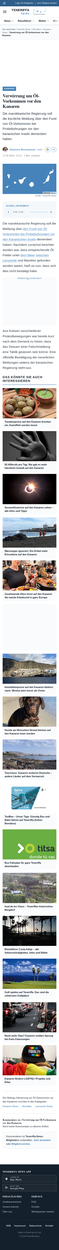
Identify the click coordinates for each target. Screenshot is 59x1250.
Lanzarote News (44, 1106)
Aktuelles (36, 29)
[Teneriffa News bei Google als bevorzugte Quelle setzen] (47, 149)
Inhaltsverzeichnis (12, 1201)
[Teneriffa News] (29, 11)
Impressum (20, 1226)
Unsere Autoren (11, 1206)
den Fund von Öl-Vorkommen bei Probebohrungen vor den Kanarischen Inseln (29, 234)
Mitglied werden (20, 1143)
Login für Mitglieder (24, 3)
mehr (40, 149)
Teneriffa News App (17, 1171)
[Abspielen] (8, 212)
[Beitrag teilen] (53, 149)
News (7, 20)
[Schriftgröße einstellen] (4, 3)
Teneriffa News (24, 29)
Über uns (7, 1211)
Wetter (42, 20)
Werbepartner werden (42, 1211)
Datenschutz (35, 1226)
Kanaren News (11, 1106)
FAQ (33, 1201)
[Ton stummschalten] (51, 212)
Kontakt (35, 1206)
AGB (8, 1226)
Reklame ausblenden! (29, 278)
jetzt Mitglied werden (47, 3)
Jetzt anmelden (42, 1140)
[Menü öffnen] (5, 11)
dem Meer (27, 255)
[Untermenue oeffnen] (13, 21)
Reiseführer (24, 20)
